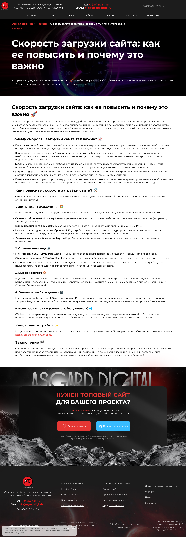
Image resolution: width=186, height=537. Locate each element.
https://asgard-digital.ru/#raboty (33, 334)
